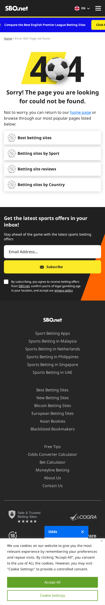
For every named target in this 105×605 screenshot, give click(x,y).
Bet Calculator (52, 462)
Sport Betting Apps (52, 333)
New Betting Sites (52, 397)
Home (8, 38)
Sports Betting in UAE (52, 372)
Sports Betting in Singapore (52, 364)
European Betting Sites (53, 413)
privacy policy (63, 290)
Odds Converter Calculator (52, 454)
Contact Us (52, 485)
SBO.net (24, 286)
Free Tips (52, 446)
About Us (52, 477)
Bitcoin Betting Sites (52, 405)
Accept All (52, 582)
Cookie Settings (52, 595)
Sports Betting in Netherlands (52, 349)
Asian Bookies (52, 421)
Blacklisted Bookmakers (53, 429)
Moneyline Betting (52, 470)
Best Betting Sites (52, 390)
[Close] (102, 541)
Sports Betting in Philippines (52, 356)
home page (80, 112)
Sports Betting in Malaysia (53, 341)
